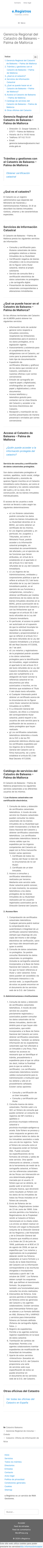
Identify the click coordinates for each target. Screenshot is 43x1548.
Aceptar (38, 1546)
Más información (27, 1546)
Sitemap (8, 1490)
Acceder (21, 1523)
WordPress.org (21, 1533)
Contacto (17, 3)
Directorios (9, 1465)
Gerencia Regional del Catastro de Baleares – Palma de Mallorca (21, 62)
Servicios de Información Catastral (18, 80)
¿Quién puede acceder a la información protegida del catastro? (21, 451)
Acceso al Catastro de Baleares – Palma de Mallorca (21, 96)
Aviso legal (27, 3)
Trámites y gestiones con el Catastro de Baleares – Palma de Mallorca (20, 70)
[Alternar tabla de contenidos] (34, 57)
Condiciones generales (15, 1483)
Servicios (9, 1458)
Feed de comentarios (21, 1529)
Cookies (8, 1486)
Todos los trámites (13, 1462)
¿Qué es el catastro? (16, 76)
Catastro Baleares (14, 1427)
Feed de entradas (21, 1526)
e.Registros (21, 11)
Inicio (7, 1455)
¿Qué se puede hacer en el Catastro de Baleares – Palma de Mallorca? (20, 88)
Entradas (9, 1469)
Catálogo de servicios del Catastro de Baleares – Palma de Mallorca (22, 104)
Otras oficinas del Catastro (19, 110)
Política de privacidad (14, 1479)
